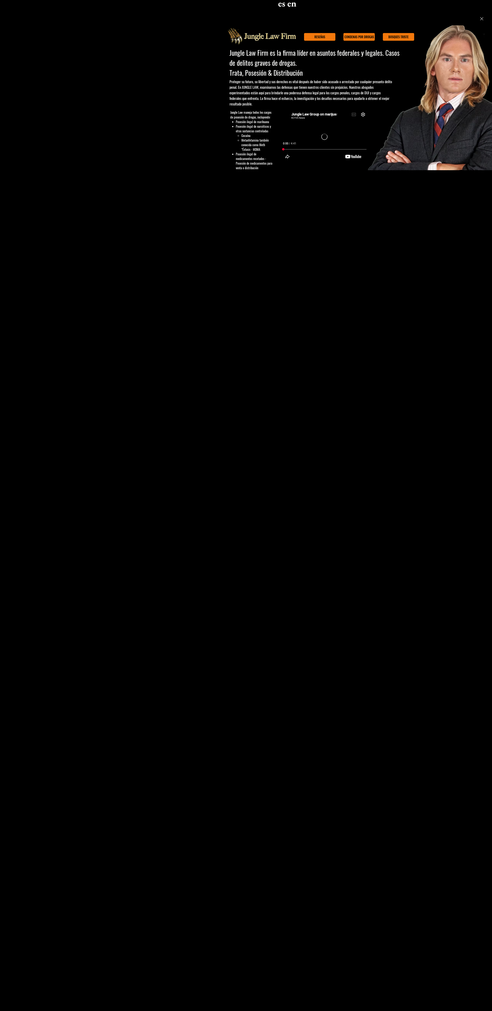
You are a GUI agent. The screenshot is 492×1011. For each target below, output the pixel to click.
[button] (481, 18)
